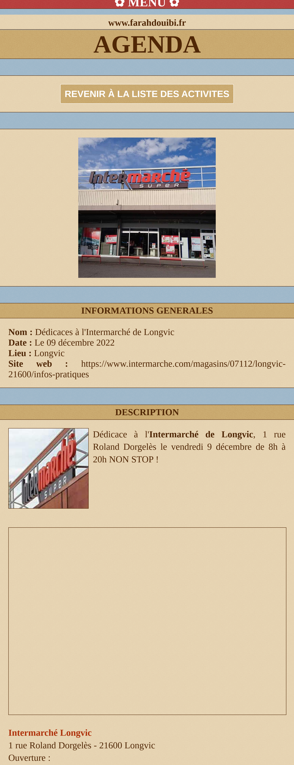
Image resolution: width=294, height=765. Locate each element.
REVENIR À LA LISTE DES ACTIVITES (147, 94)
